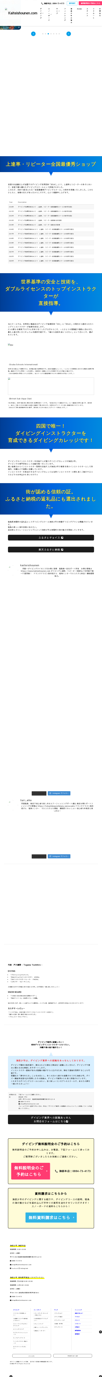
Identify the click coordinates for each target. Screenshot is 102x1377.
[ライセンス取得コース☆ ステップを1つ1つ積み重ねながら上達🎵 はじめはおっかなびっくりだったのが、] (18, 783)
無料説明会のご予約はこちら (29, 1171)
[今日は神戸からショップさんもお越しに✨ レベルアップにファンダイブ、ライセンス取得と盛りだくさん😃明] (40, 770)
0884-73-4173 (25, 1101)
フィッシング (65, 14)
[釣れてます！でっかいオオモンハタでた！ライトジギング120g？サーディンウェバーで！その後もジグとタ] (40, 833)
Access (79, 9)
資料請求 (72, 3)
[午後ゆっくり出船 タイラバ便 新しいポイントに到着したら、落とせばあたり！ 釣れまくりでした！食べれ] (84, 833)
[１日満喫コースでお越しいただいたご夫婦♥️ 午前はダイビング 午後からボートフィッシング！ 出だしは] (18, 846)
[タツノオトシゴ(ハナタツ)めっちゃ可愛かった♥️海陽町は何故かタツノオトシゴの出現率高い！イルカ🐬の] (40, 783)
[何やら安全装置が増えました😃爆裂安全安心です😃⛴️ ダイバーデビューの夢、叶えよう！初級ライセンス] (84, 783)
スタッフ (87, 12)
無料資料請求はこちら (49, 1217)
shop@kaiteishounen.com (29, 1104)
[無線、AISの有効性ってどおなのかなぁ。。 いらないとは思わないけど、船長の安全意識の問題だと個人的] (62, 821)
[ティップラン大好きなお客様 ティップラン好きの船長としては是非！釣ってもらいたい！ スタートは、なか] (62, 846)
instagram (24, 1268)
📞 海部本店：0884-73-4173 (52, 3)
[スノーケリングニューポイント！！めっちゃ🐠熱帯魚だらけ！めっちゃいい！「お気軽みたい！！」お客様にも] (84, 586)
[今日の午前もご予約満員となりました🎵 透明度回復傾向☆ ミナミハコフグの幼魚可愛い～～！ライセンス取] (62, 770)
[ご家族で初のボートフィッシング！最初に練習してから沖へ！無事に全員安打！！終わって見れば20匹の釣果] (84, 846)
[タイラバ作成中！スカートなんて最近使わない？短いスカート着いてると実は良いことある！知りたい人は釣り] (18, 833)
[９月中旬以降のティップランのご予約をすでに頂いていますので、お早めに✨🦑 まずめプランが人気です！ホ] (40, 821)
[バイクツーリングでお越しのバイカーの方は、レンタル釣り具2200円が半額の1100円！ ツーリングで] (62, 833)
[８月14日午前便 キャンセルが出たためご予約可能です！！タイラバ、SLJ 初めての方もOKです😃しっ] (18, 821)
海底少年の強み (71, 15)
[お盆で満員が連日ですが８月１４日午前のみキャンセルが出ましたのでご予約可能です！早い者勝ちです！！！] (84, 770)
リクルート (93, 13)
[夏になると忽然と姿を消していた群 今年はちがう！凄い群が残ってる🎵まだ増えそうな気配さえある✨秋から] (62, 586)
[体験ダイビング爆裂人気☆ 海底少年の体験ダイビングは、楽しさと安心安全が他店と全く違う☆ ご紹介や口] (40, 586)
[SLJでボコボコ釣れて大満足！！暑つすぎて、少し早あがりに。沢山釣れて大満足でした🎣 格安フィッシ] (84, 821)
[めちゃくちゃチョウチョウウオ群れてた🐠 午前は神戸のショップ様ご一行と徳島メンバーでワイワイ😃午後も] (18, 770)
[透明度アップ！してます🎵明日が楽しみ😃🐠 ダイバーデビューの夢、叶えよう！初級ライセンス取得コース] (18, 672)
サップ (57, 11)
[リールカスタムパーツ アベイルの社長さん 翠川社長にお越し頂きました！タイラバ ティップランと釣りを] (40, 846)
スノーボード (49, 14)
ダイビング (41, 13)
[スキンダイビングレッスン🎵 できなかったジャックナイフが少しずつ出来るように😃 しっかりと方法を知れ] (62, 783)
